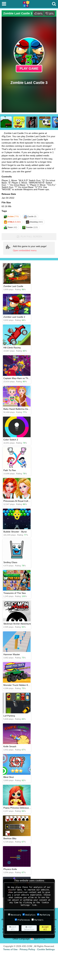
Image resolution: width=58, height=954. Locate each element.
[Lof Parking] (17, 703)
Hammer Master (11, 654)
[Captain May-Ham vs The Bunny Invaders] (17, 365)
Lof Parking (9, 715)
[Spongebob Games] (19, 122)
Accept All (45, 928)
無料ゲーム (39, 938)
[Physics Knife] (17, 856)
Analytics (30, 915)
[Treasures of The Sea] (17, 580)
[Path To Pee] (17, 457)
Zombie (31, 227)
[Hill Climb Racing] (17, 335)
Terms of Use (10, 949)
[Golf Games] (6, 122)
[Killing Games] (32, 122)
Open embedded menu (25, 250)
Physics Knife (10, 869)
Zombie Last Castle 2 (14, 317)
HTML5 (14, 222)
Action (13, 216)
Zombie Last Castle (13, 286)
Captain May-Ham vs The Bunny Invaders (24, 378)
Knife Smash (9, 746)
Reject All (13, 928)
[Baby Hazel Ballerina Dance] (17, 396)
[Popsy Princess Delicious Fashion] (17, 795)
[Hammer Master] (17, 641)
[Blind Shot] (17, 764)
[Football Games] (44, 122)
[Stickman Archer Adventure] (17, 611)
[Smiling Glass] (17, 549)
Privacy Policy (27, 949)
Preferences (24, 920)
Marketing (45, 915)
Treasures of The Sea (14, 593)
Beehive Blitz (9, 838)
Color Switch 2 (10, 439)
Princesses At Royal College (17, 501)
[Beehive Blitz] (17, 825)
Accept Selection (29, 928)
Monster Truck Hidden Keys (17, 685)
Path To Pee (9, 470)
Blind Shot (8, 777)
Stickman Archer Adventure (17, 623)
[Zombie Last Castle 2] (17, 304)
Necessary (16, 915)
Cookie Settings (46, 949)
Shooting (36, 222)
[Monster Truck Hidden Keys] (17, 672)
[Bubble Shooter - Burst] (17, 519)
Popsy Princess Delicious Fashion (20, 808)
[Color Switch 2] (17, 427)
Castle (31, 216)
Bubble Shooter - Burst (15, 531)
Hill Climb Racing (12, 347)
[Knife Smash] (17, 733)
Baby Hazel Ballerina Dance (17, 409)
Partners (38, 920)
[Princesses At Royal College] (17, 488)
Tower (12, 227)
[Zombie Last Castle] (17, 273)
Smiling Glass (10, 562)
